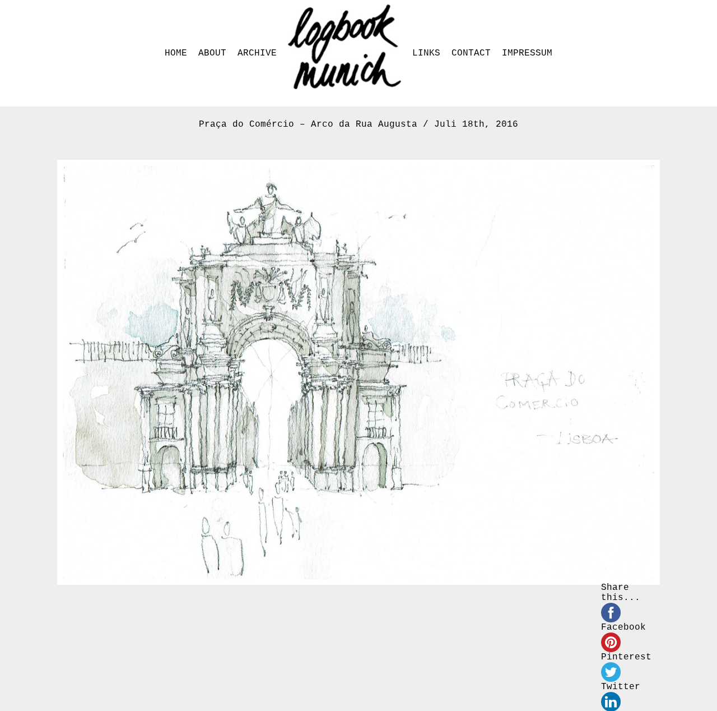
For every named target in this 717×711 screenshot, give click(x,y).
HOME (176, 53)
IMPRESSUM (527, 53)
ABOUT (212, 53)
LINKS (426, 53)
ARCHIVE (257, 53)
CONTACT (471, 53)
